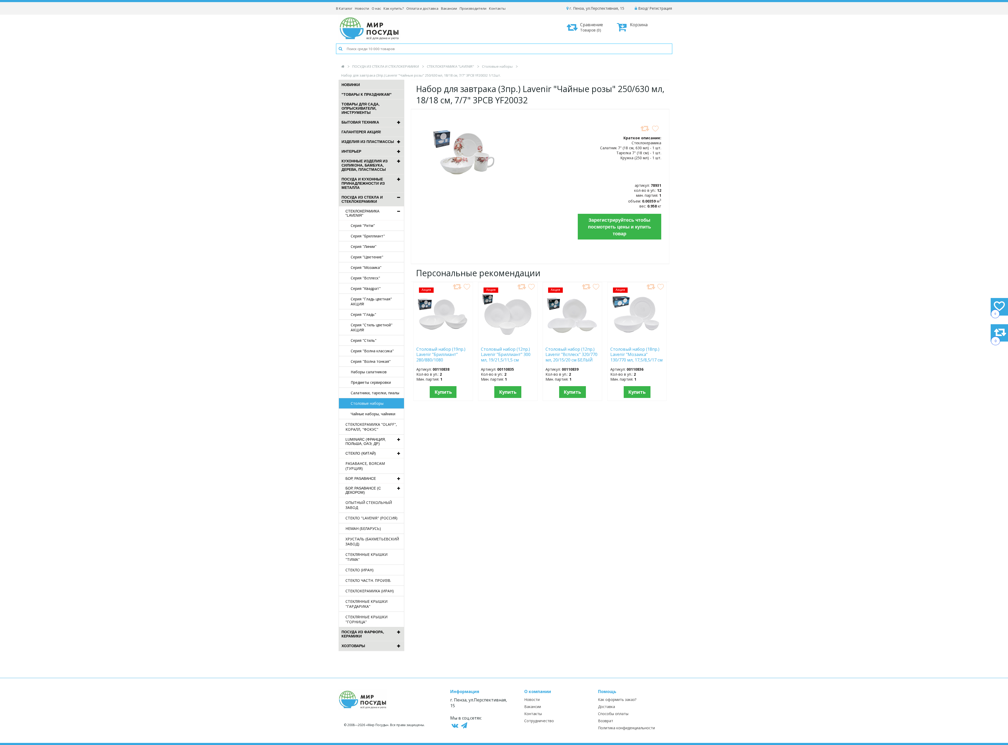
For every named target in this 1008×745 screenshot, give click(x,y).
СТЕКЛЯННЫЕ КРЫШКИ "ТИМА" (366, 557)
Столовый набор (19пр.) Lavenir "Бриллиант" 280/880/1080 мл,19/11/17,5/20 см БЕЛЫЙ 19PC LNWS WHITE (440, 354)
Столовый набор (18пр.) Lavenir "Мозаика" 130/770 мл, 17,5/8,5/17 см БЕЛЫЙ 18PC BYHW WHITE (636, 354)
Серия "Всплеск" (365, 277)
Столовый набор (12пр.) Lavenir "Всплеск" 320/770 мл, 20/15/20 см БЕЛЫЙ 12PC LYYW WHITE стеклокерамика (571, 354)
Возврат (605, 720)
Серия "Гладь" (363, 314)
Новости (362, 8)
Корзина (639, 25)
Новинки (351, 85)
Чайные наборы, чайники (373, 413)
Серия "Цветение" (367, 256)
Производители (473, 8)
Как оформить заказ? (617, 699)
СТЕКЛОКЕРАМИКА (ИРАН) (369, 590)
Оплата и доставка (422, 8)
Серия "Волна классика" (372, 350)
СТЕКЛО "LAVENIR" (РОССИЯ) (371, 517)
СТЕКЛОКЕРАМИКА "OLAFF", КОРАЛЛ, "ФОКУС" (371, 427)
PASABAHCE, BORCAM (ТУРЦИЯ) (365, 466)
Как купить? (394, 8)
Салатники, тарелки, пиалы (375, 392)
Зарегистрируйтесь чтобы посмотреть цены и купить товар (619, 226)
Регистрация (660, 8)
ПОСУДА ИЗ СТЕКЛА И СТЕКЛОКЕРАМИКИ (385, 66)
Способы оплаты (613, 713)
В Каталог (344, 8)
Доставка (606, 706)
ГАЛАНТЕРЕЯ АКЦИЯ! (361, 132)
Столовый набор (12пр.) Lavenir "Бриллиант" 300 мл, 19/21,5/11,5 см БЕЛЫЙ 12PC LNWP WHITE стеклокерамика (506, 354)
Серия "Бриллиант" (368, 235)
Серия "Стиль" (363, 340)
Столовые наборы (497, 66)
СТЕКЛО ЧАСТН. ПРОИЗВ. (368, 580)
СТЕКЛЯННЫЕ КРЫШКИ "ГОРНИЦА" (366, 619)
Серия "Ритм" (363, 225)
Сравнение (591, 27)
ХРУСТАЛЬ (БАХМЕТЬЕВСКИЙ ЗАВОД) (372, 541)
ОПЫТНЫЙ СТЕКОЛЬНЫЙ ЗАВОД (368, 505)
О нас (376, 8)
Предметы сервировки (371, 382)
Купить (443, 392)
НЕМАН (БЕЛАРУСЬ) (363, 528)
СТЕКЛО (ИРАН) (359, 569)
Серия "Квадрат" (366, 288)
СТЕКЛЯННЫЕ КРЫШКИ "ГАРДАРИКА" (366, 604)
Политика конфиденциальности (626, 727)
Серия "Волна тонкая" (371, 361)
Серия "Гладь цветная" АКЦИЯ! (371, 301)
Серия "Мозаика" (366, 267)
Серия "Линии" (363, 246)
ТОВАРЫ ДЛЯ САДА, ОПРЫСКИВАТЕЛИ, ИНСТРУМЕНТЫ (361, 108)
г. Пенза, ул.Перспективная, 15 (596, 8)
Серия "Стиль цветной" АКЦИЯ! (371, 327)
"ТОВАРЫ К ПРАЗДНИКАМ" (367, 94)
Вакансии (449, 8)
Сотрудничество (539, 720)
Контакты (497, 8)
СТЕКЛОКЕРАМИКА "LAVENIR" (450, 66)
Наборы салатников (369, 371)
